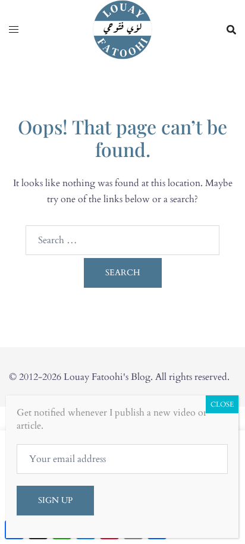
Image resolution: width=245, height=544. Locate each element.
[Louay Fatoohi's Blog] (122, 29)
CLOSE (222, 404)
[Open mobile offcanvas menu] (13, 30)
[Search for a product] (231, 29)
